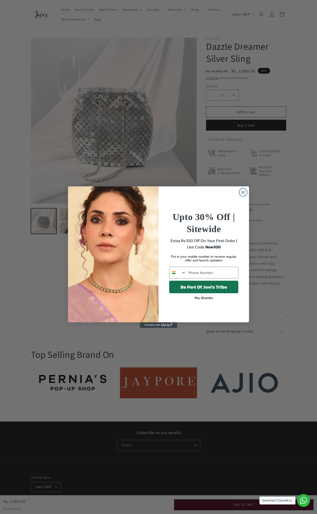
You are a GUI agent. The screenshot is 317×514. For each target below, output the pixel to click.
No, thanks (204, 297)
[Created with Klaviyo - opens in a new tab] (158, 325)
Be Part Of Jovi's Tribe (204, 286)
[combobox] (177, 272)
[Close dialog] (243, 192)
